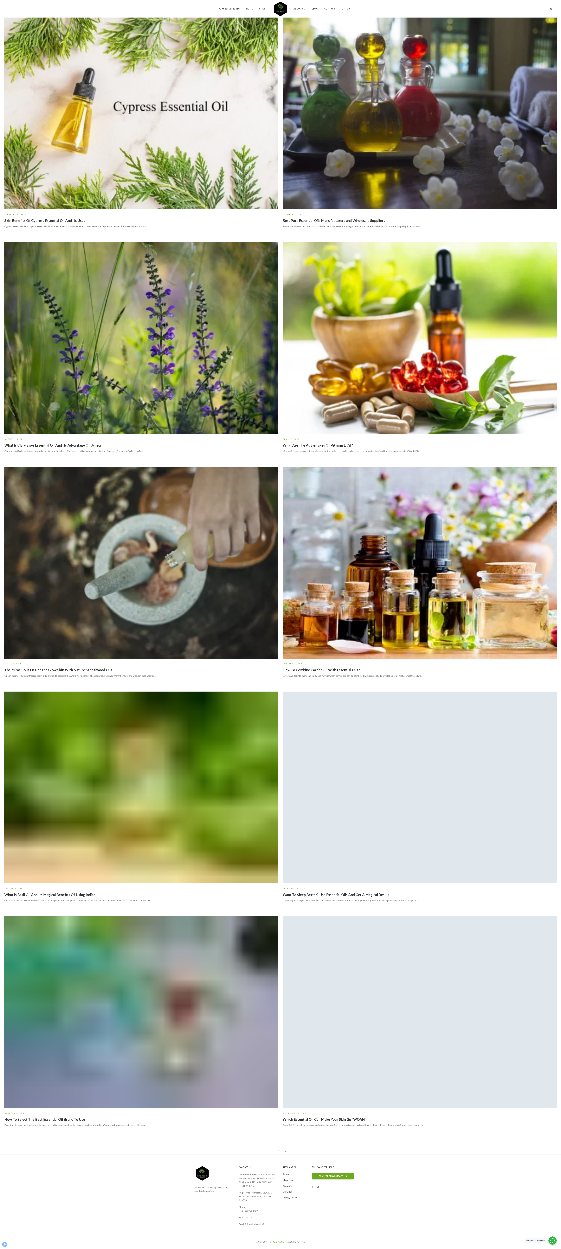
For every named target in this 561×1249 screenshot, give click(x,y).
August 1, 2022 (14, 439)
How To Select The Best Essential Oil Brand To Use (44, 1119)
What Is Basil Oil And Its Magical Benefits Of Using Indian (50, 895)
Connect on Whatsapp (331, 1176)
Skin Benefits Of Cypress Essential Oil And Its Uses (44, 220)
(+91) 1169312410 (248, 1210)
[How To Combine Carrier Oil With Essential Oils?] (420, 563)
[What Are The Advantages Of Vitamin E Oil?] (420, 338)
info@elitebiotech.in (255, 1224)
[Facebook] (312, 1187)
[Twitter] (318, 1187)
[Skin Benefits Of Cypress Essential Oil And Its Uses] (141, 113)
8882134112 (245, 1217)
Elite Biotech (279, 1241)
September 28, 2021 (294, 1113)
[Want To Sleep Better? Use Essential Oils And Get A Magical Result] (420, 787)
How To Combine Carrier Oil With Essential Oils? (321, 670)
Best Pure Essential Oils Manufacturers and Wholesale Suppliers (334, 220)
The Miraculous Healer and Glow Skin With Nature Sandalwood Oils (58, 670)
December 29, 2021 (294, 888)
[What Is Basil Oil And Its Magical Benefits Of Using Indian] (141, 787)
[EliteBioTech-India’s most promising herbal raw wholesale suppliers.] (280, 9)
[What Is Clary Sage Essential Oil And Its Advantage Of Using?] (141, 338)
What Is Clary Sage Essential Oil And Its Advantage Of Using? (52, 445)
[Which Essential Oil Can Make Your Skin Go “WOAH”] (420, 1012)
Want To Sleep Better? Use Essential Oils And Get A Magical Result (336, 895)
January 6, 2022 (14, 888)
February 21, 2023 (15, 214)
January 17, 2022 (293, 664)
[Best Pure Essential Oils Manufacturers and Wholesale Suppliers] (420, 113)
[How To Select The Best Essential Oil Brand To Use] (141, 1012)
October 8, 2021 (14, 1113)
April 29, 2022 (291, 439)
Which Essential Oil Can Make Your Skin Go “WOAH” (324, 1119)
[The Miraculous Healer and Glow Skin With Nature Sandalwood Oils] (141, 563)
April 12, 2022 (13, 664)
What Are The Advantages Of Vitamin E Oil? (318, 445)
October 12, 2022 (293, 214)
